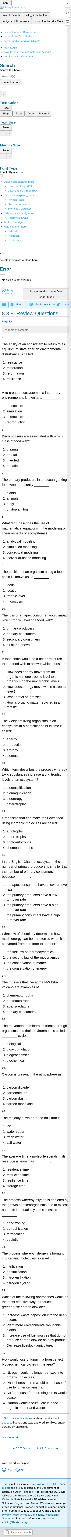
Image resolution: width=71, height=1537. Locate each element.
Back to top (8, 1437)
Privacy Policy (10, 1514)
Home (19, 304)
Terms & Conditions (31, 1514)
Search (7, 1532)
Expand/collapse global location (67, 303)
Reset (5, 107)
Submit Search (11, 82)
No (22, 1469)
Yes (9, 1469)
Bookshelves (43, 304)
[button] (14, 235)
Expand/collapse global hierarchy (6, 304)
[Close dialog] (2, 274)
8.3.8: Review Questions (17, 1418)
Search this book (10, 69)
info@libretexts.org (16, 1522)
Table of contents (18, 329)
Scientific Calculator (19, 208)
